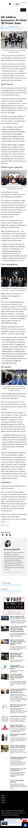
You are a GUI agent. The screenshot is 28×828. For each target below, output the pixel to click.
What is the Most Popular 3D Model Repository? (18, 705)
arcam (22, 28)
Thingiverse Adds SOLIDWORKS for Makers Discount (17, 666)
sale (20, 29)
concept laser (8, 29)
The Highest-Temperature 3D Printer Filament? (18, 769)
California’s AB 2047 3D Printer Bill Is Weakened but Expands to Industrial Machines (18, 642)
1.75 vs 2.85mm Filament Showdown (17, 781)
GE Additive (6, 525)
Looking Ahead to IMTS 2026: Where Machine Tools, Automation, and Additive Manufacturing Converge (18, 629)
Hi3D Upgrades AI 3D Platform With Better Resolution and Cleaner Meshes (16, 655)
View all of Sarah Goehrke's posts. (12, 572)
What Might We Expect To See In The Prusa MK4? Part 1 (18, 758)
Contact (3, 797)
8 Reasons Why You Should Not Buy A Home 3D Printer (17, 746)
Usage (21, 26)
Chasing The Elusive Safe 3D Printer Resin (18, 735)
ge (12, 29)
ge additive (16, 29)
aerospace (17, 28)
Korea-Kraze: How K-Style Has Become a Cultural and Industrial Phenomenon (18, 690)
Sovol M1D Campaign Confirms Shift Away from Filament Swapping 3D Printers (17, 677)
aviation (3, 29)
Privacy (3, 800)
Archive (3, 802)
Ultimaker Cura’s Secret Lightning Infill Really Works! (18, 726)
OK (25, 821)
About (2, 795)
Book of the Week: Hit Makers (18, 716)
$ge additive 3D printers (9, 28)
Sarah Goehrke (5, 26)
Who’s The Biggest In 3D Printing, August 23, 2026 (17, 617)
